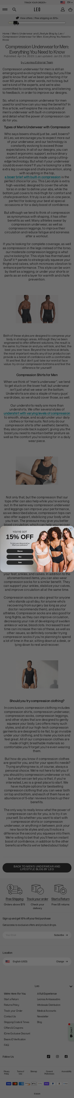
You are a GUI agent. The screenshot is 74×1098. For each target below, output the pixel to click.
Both (20, 562)
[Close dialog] (71, 528)
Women (19, 551)
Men (19, 557)
